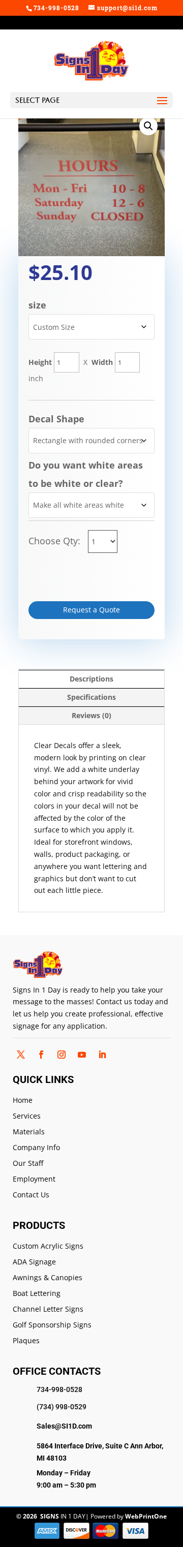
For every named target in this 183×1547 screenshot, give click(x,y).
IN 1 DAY (62, 1516)
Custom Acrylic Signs (48, 1246)
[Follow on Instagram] (61, 1054)
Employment (34, 1179)
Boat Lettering (36, 1293)
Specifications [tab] (91, 697)
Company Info (36, 1147)
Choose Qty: (55, 541)
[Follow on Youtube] (82, 1054)
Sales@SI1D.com (64, 1426)
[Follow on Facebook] (41, 1054)
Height (40, 362)
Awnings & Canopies (47, 1278)
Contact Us (31, 1195)
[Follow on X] (21, 1054)
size (37, 305)
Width (102, 362)
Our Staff (28, 1163)
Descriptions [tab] (91, 679)
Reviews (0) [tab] (91, 715)
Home (23, 1100)
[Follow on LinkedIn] (102, 1054)
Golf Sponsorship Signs (52, 1325)
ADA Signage (34, 1262)
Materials (29, 1132)
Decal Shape (56, 419)
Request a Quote (91, 609)
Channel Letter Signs (48, 1309)
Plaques (26, 1341)
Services (27, 1116)
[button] (148, 126)
